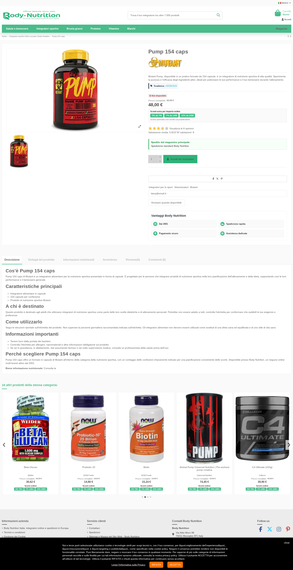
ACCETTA (175, 564)
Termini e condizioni (14, 532)
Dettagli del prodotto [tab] (41, 259)
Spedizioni (94, 532)
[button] (47, 29)
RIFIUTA (156, 564)
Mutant (194, 187)
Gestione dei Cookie (15, 536)
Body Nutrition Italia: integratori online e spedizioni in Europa (36, 528)
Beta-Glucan (30, 467)
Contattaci (94, 528)
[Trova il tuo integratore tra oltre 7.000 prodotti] (218, 15)
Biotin (146, 467)
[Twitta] (217, 178)
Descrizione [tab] (12, 259)
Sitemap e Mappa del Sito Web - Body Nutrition (114, 536)
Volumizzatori (181, 187)
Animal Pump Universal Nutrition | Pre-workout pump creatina (204, 468)
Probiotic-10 (88, 467)
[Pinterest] (222, 178)
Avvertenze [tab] (110, 259)
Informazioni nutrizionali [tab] (78, 259)
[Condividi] (213, 178)
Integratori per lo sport (161, 187)
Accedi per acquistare (182, 159)
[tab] (132, 260)
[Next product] (290, 36)
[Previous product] (289, 36)
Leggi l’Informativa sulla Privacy (128, 564)
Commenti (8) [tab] (157, 259)
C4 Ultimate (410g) (262, 467)
